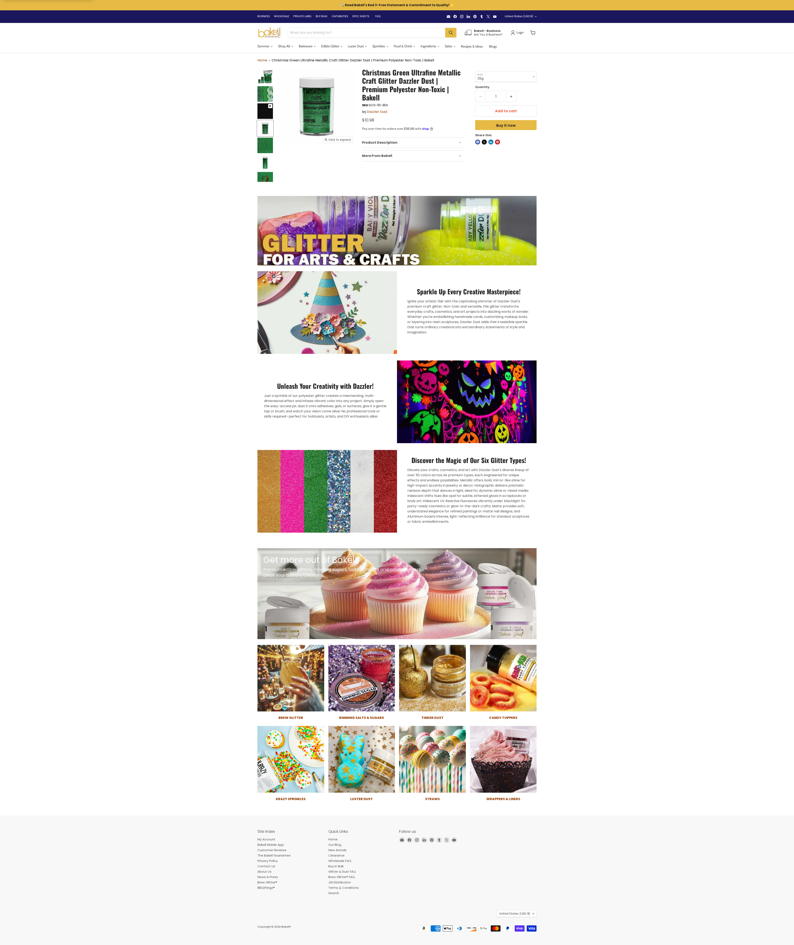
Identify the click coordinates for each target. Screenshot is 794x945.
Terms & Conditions (343, 887)
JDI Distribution (339, 882)
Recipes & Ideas (472, 46)
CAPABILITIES (340, 16)
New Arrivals (337, 850)
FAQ (378, 16)
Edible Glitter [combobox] (330, 46)
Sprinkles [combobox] (379, 46)
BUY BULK (322, 16)
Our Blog (334, 844)
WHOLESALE (281, 16)
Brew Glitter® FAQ (341, 877)
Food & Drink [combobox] (403, 46)
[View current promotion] (397, 5)
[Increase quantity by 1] (511, 96)
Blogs (493, 46)
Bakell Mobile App (270, 844)
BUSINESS (263, 16)
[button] (533, 32)
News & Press (267, 877)
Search (333, 893)
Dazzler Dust (377, 111)
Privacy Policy (267, 861)
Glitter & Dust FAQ (342, 871)
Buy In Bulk (336, 866)
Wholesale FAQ (339, 861)
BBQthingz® (266, 887)
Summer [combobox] (263, 46)
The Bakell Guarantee (274, 855)
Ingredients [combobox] (429, 46)
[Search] (450, 32)
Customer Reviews (271, 850)
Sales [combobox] (449, 46)
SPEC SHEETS (360, 16)
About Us (264, 871)
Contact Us (266, 866)
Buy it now (506, 125)
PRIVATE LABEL (302, 16)
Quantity (482, 87)
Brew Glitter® (267, 882)
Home (262, 60)
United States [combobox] (519, 16)
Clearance (336, 855)
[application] (413, 142)
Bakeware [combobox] (306, 46)
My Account (266, 839)
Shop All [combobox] (284, 46)
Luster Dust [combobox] (356, 46)
